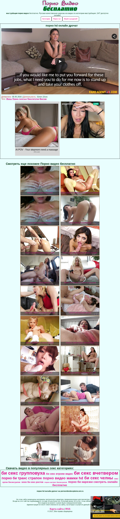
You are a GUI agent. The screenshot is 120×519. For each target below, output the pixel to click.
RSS (67, 509)
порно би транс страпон (22, 478)
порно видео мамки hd (63, 478)
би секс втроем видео (59, 473)
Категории (46, 19)
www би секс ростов (32, 482)
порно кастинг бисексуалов (55, 482)
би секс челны (98, 478)
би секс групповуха (23, 473)
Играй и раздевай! (70, 19)
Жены (9, 99)
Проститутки (33, 99)
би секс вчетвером (96, 473)
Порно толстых (19, 99)
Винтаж (43, 99)
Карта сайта (57, 509)
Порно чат (57, 19)
